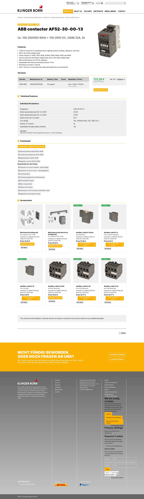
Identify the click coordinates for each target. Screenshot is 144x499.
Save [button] (107, 469)
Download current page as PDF (31, 146)
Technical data (25, 174)
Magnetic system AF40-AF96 (30, 161)
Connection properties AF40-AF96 (31, 154)
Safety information (26, 187)
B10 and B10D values (27, 180)
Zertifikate (98, 11)
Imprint (121, 425)
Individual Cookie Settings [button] (113, 417)
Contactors (46, 17)
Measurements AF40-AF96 (29, 158)
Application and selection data (30, 194)
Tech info (88, 11)
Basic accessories (26, 184)
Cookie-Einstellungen (111, 396)
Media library (110, 11)
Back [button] (107, 473)
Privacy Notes (115, 425)
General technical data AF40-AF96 (31, 151)
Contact (122, 11)
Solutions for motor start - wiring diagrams (34, 170)
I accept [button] (108, 414)
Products (68, 11)
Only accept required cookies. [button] (112, 422)
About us (78, 11)
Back (123, 333)
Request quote (100, 90)
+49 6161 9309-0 (118, 359)
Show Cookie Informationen (114, 446)
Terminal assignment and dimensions (32, 177)
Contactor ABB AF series (57, 17)
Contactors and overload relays (33, 17)
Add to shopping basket (85, 244)
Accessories (26, 201)
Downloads (25, 141)
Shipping (120, 79)
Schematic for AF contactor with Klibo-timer (35, 190)
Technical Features (29, 96)
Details (24, 247)
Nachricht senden (117, 354)
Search (124, 3)
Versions (22, 73)
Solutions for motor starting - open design (34, 167)
